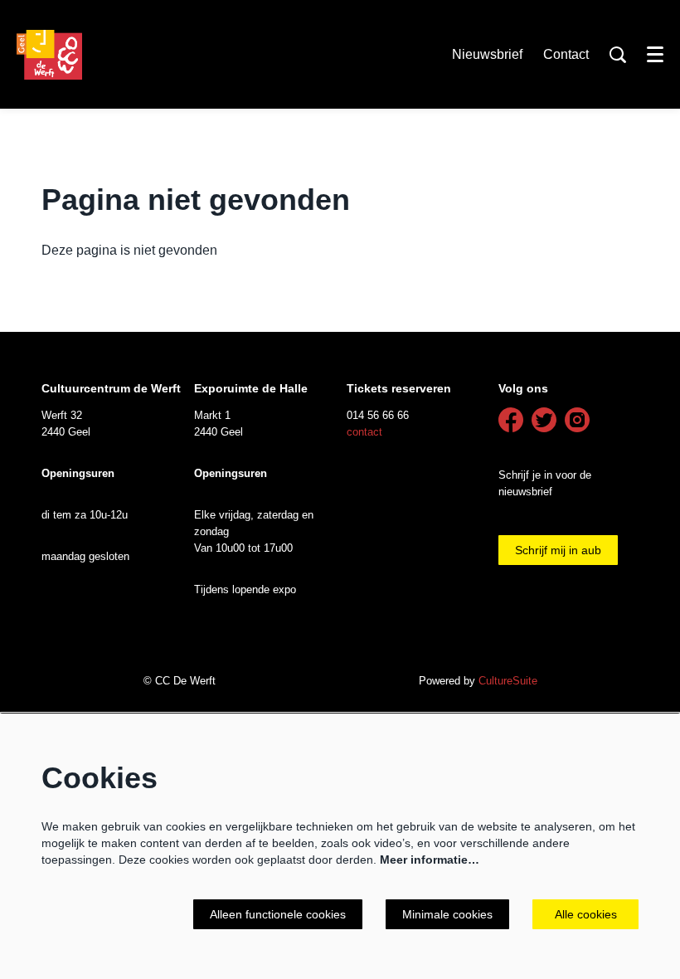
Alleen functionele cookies (278, 914)
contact (364, 432)
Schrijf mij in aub (558, 550)
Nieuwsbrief (487, 54)
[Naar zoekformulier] (617, 54)
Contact (566, 54)
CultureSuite (507, 681)
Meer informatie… (429, 859)
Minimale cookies (447, 914)
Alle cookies (586, 914)
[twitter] (544, 419)
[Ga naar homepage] (49, 55)
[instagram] (577, 419)
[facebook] (510, 419)
